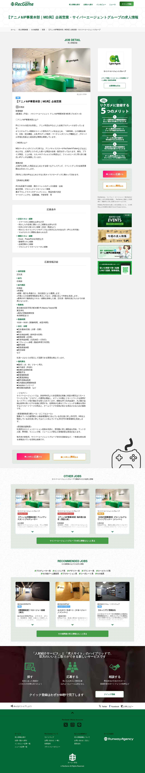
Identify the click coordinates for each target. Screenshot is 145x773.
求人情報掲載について (82, 737)
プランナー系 (88, 570)
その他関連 (35, 29)
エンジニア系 (59, 570)
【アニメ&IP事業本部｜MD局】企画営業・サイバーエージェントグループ (74, 29)
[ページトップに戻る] (72, 712)
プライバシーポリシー (52, 747)
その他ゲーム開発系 (51, 573)
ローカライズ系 (104, 570)
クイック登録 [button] (109, 694)
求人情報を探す (74, 4)
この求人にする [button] (34, 456)
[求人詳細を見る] (32, 531)
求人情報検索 (23, 29)
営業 (43, 29)
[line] (79, 724)
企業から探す (88, 4)
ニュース (112, 4)
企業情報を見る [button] (114, 85)
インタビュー (101, 4)
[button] (127, 4)
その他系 (100, 573)
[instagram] (72, 724)
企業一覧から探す (21, 740)
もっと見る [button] (72, 540)
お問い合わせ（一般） (52, 740)
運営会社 (77, 743)
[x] (66, 724)
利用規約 (48, 743)
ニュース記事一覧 (21, 747)
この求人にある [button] (70, 456)
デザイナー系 (74, 570)
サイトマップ (49, 737)
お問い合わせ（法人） (82, 740)
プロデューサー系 (43, 570)
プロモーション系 (70, 573)
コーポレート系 (87, 573)
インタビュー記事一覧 (22, 743)
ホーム (13, 29)
